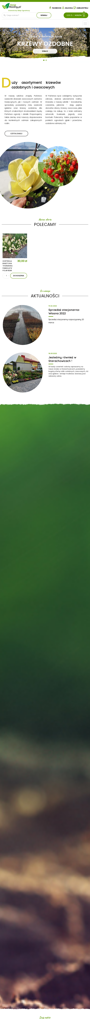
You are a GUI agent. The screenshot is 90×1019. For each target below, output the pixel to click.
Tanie (15, 5)
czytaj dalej (16, 133)
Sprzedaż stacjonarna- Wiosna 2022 (64, 311)
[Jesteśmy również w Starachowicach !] (23, 372)
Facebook (56, 8)
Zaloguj (69, 8)
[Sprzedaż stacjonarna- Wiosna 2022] (23, 325)
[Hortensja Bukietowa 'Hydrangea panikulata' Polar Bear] (15, 246)
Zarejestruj (82, 8)
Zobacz (45, 51)
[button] (7, 46)
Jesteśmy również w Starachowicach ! (62, 359)
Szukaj (44, 15)
